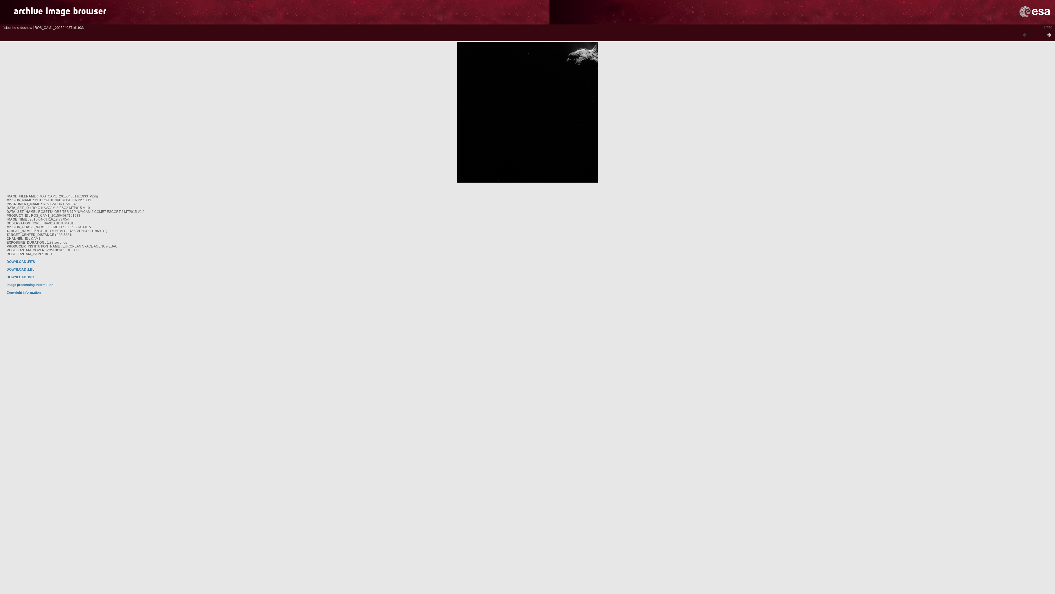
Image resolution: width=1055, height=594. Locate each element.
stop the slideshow (18, 28)
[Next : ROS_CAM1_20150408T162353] (1049, 35)
